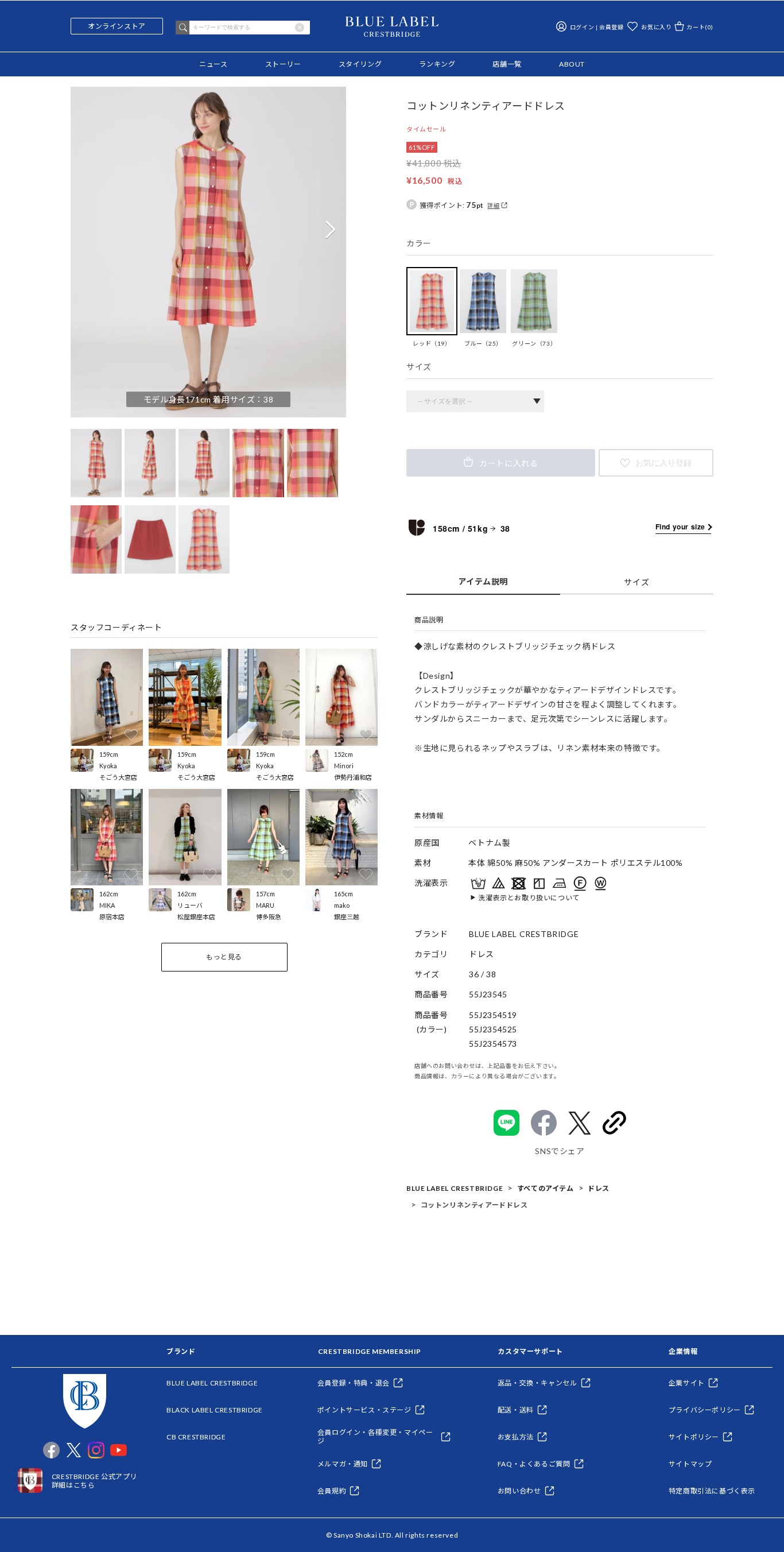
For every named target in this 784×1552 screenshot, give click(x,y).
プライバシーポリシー (705, 1410)
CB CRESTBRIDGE (196, 1437)
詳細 (493, 205)
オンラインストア (117, 26)
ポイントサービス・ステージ (364, 1410)
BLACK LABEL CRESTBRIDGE (214, 1410)
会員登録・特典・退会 (353, 1383)
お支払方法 (516, 1437)
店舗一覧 (506, 64)
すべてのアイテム (545, 1188)
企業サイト (687, 1383)
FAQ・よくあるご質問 (534, 1464)
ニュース (213, 64)
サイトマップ (690, 1464)
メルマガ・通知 (342, 1464)
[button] (330, 229)
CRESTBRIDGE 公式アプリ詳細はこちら (94, 1480)
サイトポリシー (694, 1437)
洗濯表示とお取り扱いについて (528, 898)
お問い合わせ (519, 1491)
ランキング (437, 64)
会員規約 (331, 1491)
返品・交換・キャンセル (537, 1383)
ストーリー (283, 64)
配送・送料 (516, 1410)
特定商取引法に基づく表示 (712, 1491)
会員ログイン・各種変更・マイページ (375, 1436)
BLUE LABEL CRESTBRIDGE (454, 1188)
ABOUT (572, 64)
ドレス (599, 1188)
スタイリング (360, 64)
